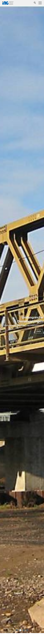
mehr (39, 331)
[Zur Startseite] (8, 3)
